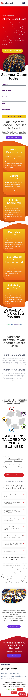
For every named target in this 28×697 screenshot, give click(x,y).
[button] (19, 3)
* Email (3, 103)
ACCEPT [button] (20, 689)
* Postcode (4, 97)
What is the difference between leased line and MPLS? (12, 528)
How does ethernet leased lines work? (12, 503)
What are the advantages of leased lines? (13, 519)
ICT (19, 459)
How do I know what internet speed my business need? (13, 536)
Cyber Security (14, 459)
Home (3, 15)
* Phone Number (6, 109)
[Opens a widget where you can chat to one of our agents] (22, 694)
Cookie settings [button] (10, 689)
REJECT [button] (14, 692)
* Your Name (5, 84)
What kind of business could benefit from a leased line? (13, 544)
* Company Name (6, 90)
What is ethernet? (9, 551)
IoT (9, 459)
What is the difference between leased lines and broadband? (12, 511)
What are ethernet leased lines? (12, 495)
